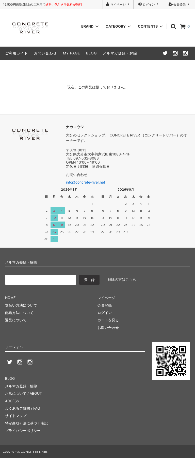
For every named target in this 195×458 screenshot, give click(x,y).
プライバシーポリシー (23, 430)
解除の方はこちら (122, 279)
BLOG (91, 53)
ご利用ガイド (16, 53)
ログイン (149, 4)
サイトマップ (15, 415)
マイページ (118, 4)
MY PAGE (71, 53)
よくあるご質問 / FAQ (22, 408)
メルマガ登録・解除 (120, 53)
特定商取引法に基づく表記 (26, 423)
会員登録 (179, 4)
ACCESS (12, 401)
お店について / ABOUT (23, 393)
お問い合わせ (45, 53)
